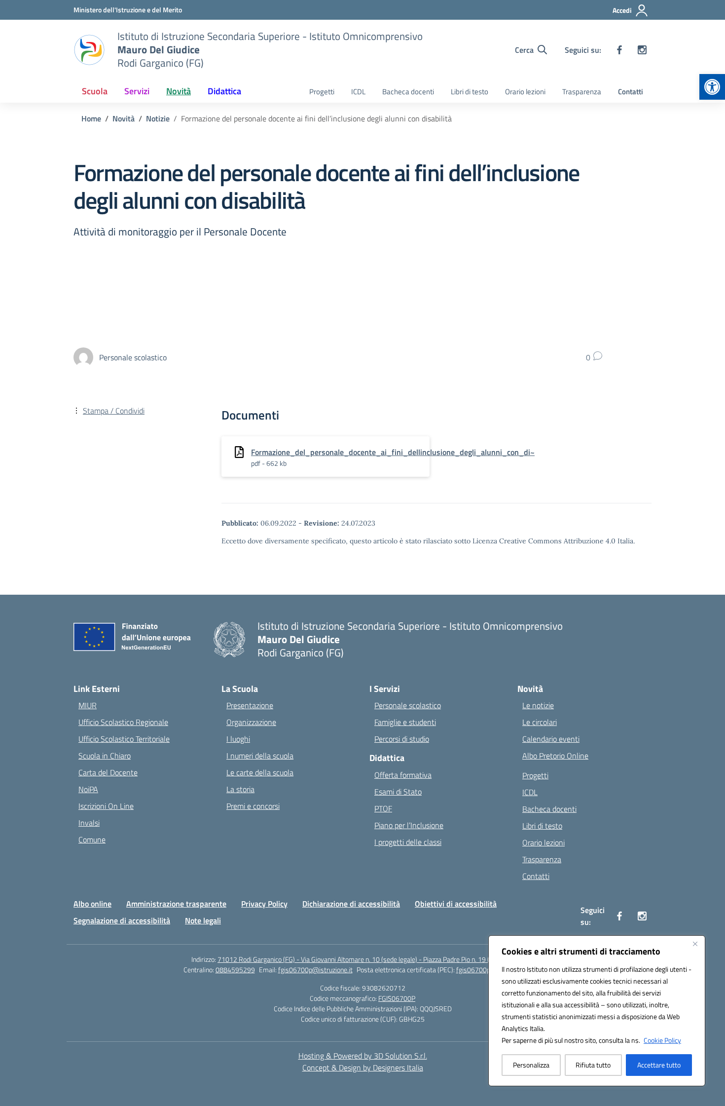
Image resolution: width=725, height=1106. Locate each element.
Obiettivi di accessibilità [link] (456, 904)
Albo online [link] (92, 904)
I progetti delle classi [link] (407, 842)
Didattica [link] (224, 91)
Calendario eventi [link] (551, 739)
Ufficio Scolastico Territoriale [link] (124, 739)
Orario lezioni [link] (525, 91)
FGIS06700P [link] (396, 998)
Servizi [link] (136, 91)
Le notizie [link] (538, 705)
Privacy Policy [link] (264, 904)
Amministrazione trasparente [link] (176, 904)
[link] (712, 87)
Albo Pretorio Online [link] (555, 756)
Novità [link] (178, 91)
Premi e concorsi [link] (253, 806)
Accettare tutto (659, 1065)
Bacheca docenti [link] (408, 91)
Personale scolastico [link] (407, 705)
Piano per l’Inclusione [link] (408, 825)
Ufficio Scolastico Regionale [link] (123, 722)
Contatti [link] (630, 91)
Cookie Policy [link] (662, 1040)
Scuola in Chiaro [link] (104, 756)
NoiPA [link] (88, 789)
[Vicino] (695, 944)
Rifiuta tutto (593, 1065)
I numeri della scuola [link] (259, 756)
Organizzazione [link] (251, 722)
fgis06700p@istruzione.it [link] (315, 969)
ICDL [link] (358, 91)
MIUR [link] (87, 705)
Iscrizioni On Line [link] (106, 806)
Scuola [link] (95, 91)
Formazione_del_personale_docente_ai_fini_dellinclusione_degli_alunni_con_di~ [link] (393, 452)
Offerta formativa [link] (403, 775)
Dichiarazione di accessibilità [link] (351, 904)
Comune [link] (92, 839)
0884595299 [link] (235, 969)
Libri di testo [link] (469, 91)
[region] (596, 1010)
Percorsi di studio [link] (401, 739)
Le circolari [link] (539, 722)
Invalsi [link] (89, 823)
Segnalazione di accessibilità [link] (121, 920)
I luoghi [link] (238, 739)
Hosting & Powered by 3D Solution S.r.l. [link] (362, 1056)
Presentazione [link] (249, 705)
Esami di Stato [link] (398, 792)
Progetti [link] (321, 91)
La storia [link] (240, 789)
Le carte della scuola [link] (259, 772)
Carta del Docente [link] (108, 772)
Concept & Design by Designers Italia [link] (362, 1067)
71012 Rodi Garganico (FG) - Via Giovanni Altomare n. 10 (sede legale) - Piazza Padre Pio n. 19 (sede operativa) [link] (376, 959)
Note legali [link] (203, 920)
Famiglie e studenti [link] (405, 722)
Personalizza (531, 1065)
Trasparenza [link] (581, 91)
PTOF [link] (383, 808)
